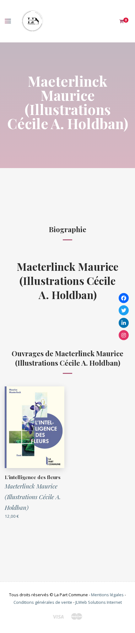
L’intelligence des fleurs (33, 477)
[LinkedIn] (124, 323)
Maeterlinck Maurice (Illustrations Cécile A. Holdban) (67, 280)
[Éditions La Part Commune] (32, 21)
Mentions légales (107, 595)
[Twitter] (124, 310)
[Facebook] (124, 298)
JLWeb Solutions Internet (98, 602)
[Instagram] (124, 335)
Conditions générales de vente (43, 602)
